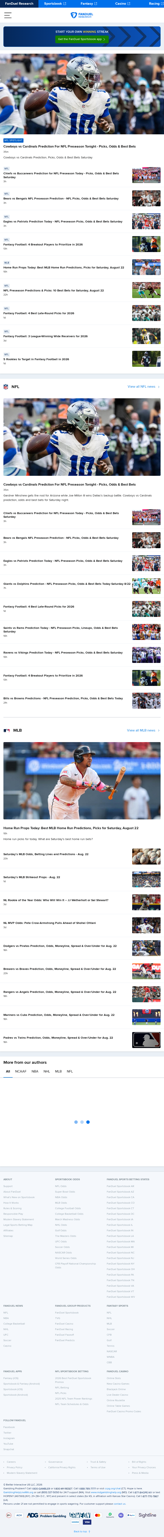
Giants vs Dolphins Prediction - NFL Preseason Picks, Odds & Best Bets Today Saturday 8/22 (66, 583)
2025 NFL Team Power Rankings (73, 1399)
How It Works (11, 1203)
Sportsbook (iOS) (13, 1389)
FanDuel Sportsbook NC (121, 1253)
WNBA (110, 1357)
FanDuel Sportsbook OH (121, 1269)
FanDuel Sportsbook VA (120, 1286)
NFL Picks (60, 1393)
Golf (109, 1340)
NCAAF (20, 1071)
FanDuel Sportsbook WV (121, 1297)
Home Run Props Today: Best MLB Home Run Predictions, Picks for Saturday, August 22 (63, 267)
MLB (58, 1071)
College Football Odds (68, 1208)
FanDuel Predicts (65, 1340)
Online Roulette (116, 1400)
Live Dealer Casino (117, 1395)
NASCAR (112, 1351)
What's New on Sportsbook (19, 1197)
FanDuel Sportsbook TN (120, 1280)
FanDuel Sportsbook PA (120, 1275)
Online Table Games (118, 1406)
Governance (55, 1462)
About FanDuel (12, 1192)
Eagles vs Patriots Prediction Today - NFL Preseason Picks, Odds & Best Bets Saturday (62, 221)
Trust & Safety (98, 1462)
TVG (57, 1318)
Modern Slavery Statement (18, 1219)
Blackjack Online (116, 1389)
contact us (120, 1504)
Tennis (110, 1346)
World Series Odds (66, 1258)
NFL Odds (61, 1186)
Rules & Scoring (12, 1208)
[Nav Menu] (8, 15)
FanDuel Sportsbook (67, 1313)
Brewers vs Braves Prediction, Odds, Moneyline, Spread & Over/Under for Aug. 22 (59, 969)
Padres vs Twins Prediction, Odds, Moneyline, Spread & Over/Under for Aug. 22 (58, 1037)
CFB (109, 1335)
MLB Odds (61, 1203)
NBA (35, 1071)
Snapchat (8, 1449)
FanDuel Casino (64, 1324)
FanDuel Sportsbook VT (120, 1291)
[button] (82, 39)
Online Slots (114, 1378)
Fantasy (87, 4)
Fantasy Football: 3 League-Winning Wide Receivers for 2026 (45, 336)
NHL (47, 1071)
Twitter (7, 1433)
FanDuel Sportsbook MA (121, 1241)
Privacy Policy (14, 1467)
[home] (82, 15)
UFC (5, 1335)
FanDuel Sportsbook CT (120, 1208)
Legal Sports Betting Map (17, 1225)
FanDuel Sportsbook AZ (120, 1192)
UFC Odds (61, 1241)
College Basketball (14, 1324)
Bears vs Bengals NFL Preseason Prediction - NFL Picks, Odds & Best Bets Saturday (61, 198)
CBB (109, 1362)
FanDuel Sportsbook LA (120, 1236)
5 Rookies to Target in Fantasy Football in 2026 (36, 359)
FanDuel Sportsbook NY (121, 1264)
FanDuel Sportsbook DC (120, 1214)
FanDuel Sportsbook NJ (120, 1258)
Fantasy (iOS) (10, 1378)
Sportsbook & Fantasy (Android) (21, 1384)
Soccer (7, 1340)
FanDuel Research (19, 4)
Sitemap (8, 1236)
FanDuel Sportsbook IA (120, 1219)
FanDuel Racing (64, 1329)
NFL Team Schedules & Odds (72, 1404)
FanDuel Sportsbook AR (120, 1186)
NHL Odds (61, 1225)
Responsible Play (13, 1214)
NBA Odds (61, 1197)
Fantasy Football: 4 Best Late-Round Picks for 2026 (38, 313)
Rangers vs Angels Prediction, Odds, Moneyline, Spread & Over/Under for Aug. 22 (59, 992)
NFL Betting (62, 1387)
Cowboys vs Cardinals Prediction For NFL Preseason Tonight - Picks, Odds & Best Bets (69, 146)
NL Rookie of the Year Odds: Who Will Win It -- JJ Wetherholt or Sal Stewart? (55, 900)
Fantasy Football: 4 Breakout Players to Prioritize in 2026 (43, 244)
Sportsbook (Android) (15, 1395)
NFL (70, 1071)
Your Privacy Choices (144, 1467)
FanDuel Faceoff (64, 1335)
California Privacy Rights (62, 1467)
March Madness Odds (67, 1219)
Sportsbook (53, 4)
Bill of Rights (139, 1462)
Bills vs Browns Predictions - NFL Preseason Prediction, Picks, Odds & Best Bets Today (63, 698)
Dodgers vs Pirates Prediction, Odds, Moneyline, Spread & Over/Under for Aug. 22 (60, 946)
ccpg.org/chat (113, 1488)
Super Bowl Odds (65, 1192)
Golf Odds (61, 1230)
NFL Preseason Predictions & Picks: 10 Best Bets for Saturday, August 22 (53, 290)
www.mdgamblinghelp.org (106, 1492)
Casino (120, 4)
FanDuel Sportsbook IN (120, 1230)
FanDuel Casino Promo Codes (124, 1411)
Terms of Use (98, 1467)
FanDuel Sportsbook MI (120, 1247)
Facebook (9, 1427)
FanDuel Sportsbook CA (120, 1197)
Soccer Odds (62, 1247)
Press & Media (140, 1473)
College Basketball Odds (69, 1214)
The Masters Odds (65, 1236)
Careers (11, 1462)
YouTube (8, 1444)
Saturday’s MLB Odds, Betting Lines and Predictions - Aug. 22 (45, 854)
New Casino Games (118, 1384)
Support (8, 1186)
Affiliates (8, 1230)
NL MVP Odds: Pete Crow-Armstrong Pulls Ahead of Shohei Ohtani (49, 923)
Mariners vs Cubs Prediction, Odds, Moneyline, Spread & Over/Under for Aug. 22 (58, 1015)
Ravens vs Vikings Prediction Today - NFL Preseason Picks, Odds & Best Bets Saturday (63, 652)
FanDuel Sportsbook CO (121, 1203)
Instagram (9, 1438)
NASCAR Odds (63, 1253)
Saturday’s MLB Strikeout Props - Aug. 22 (31, 877)
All (8, 1071)
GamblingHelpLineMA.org (18, 1492)
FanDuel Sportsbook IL (120, 1225)
